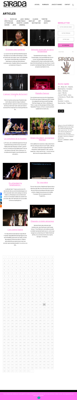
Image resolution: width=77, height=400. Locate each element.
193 (48, 301)
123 (28, 285)
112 (36, 282)
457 (12, 368)
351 (4, 342)
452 (44, 364)
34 (36, 263)
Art (59, 87)
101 (44, 279)
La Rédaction (66, 139)
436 (32, 361)
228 (32, 311)
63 (48, 269)
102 (48, 279)
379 (12, 349)
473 (24, 371)
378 (8, 349)
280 (32, 323)
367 (16, 345)
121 (20, 285)
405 (12, 355)
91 (4, 279)
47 (36, 266)
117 (4, 285)
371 (32, 345)
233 (52, 311)
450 (36, 364)
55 (16, 269)
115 (48, 282)
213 (24, 307)
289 (16, 326)
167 (48, 295)
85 (32, 276)
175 (28, 298)
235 (8, 314)
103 (52, 279)
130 (4, 288)
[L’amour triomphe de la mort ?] (15, 82)
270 (44, 320)
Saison (60, 99)
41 (12, 266)
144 (8, 292)
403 (4, 355)
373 (40, 345)
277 (20, 323)
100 (40, 279)
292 (28, 326)
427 (48, 358)
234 (4, 314)
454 (52, 364)
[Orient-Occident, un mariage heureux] (42, 126)
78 (4, 276)
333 (36, 336)
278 (24, 323)
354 (16, 342)
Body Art (64, 87)
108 (20, 282)
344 (28, 339)
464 (40, 368)
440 (48, 361)
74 (40, 273)
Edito (59, 91)
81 (16, 276)
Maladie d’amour (42, 93)
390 (4, 352)
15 (12, 260)
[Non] (75, 396)
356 (24, 342)
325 (4, 336)
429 (4, 361)
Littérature (61, 97)
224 (16, 311)
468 (4, 371)
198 (16, 304)
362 (48, 342)
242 (36, 314)
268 (36, 320)
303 (20, 330)
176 (32, 298)
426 (44, 358)
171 (12, 298)
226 (24, 311)
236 (12, 314)
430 (8, 361)
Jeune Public (62, 95)
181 (52, 298)
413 (44, 355)
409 (28, 355)
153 (44, 292)
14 (8, 260)
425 (40, 358)
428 (52, 358)
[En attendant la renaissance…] (15, 171)
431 (12, 361)
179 (44, 298)
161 (24, 295)
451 (40, 364)
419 (16, 358)
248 (8, 317)
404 (8, 355)
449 (32, 364)
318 (28, 333)
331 (28, 336)
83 (24, 276)
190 (36, 301)
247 (4, 317)
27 (8, 263)
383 (28, 349)
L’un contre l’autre (15, 229)
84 (28, 276)
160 (20, 295)
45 (28, 266)
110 (28, 282)
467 (52, 368)
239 (24, 314)
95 (20, 279)
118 (8, 285)
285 (52, 323)
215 (32, 307)
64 (52, 269)
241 (32, 314)
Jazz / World (62, 93)
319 (32, 333)
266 (28, 320)
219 (48, 307)
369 (24, 345)
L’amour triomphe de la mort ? (15, 95)
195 (4, 304)
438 (40, 361)
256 (40, 317)
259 (52, 317)
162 (28, 295)
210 (12, 307)
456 (8, 368)
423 (32, 358)
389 (52, 349)
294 (36, 326)
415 (52, 355)
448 (28, 364)
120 (16, 285)
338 (4, 339)
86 (36, 276)
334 (40, 336)
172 (16, 298)
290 (20, 326)
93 (12, 279)
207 (52, 304)
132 (12, 288)
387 (44, 349)
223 (12, 311)
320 (36, 333)
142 (52, 288)
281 (36, 323)
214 (28, 307)
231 (44, 311)
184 (12, 301)
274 (8, 323)
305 (28, 330)
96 (24, 279)
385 (36, 349)
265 (24, 320)
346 (36, 339)
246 (52, 314)
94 (16, 279)
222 (8, 311)
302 (16, 330)
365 (8, 345)
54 (12, 269)
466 (48, 368)
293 (32, 326)
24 (48, 260)
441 (52, 361)
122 (24, 285)
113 (40, 282)
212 (20, 307)
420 (20, 358)
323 (48, 333)
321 (40, 333)
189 (32, 301)
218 (44, 307)
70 (24, 273)
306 (32, 330)
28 (12, 263)
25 (52, 260)
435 (28, 361)
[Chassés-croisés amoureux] (42, 211)
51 (52, 266)
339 (8, 339)
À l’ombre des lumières (15, 49)
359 (36, 342)
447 (24, 364)
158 (12, 295)
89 (48, 276)
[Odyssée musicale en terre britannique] (42, 37)
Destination (62, 89)
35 (40, 263)
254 (32, 317)
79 (8, 276)
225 (20, 311)
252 (24, 317)
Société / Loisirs (63, 101)
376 (52, 345)
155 (52, 292)
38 (52, 263)
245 (48, 314)
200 (24, 304)
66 (8, 273)
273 (4, 323)
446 (20, 364)
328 (16, 336)
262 (12, 320)
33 (32, 263)
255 (36, 317)
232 (48, 311)
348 (44, 339)
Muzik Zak (69, 97)
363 (52, 342)
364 (4, 345)
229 (36, 311)
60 (36, 269)
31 (24, 263)
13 (4, 260)
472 (20, 371)
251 (20, 317)
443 (8, 364)
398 (36, 352)
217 (40, 307)
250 (16, 317)
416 (4, 358)
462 (32, 368)
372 (36, 345)
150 (32, 292)
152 (40, 292)
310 (48, 330)
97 (28, 279)
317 (24, 333)
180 (48, 298)
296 (44, 326)
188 (28, 301)
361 (44, 342)
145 (12, 292)
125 (36, 285)
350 (52, 339)
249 (12, 317)
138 (36, 288)
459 (20, 368)
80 (12, 276)
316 (20, 333)
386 (40, 349)
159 (16, 295)
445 (16, 364)
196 (8, 304)
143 (4, 292)
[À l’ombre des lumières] (15, 37)
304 (24, 330)
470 (12, 371)
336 (48, 336)
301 (12, 330)
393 (16, 352)
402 (52, 352)
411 (36, 355)
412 (40, 355)
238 (20, 314)
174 (24, 298)
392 (12, 352)
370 (28, 345)
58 (28, 269)
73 (36, 273)
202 (32, 304)
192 (44, 301)
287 (8, 326)
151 (36, 292)
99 (36, 279)
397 (32, 352)
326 (8, 336)
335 (44, 336)
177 (36, 298)
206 (48, 304)
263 (16, 320)
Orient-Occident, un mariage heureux (42, 139)
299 (4, 330)
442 (4, 364)
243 (40, 314)
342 (20, 339)
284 (48, 323)
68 (16, 273)
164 (36, 295)
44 (24, 266)
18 (24, 260)
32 (28, 263)
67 (12, 273)
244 (44, 314)
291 (24, 326)
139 (40, 288)
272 (52, 320)
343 (24, 339)
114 (44, 282)
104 (4, 282)
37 (48, 263)
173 (20, 298)
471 (16, 371)
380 (16, 349)
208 (4, 307)
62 (44, 269)
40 (8, 266)
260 (4, 320)
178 (40, 298)
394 (20, 352)
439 (44, 361)
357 (28, 342)
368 (20, 345)
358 (32, 342)
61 (40, 269)
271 (48, 320)
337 (52, 336)
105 (8, 282)
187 (24, 301)
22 (40, 260)
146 (16, 292)
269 (40, 320)
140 (44, 288)
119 (12, 285)
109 (24, 282)
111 (32, 282)
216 (36, 307)
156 (4, 295)
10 (44, 257)
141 (48, 288)
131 (8, 288)
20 (32, 260)
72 (32, 273)
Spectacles (61, 103)
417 (8, 358)
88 (44, 276)
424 (36, 358)
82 (20, 276)
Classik (70, 87)
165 (40, 295)
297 (48, 326)
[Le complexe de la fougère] (15, 126)
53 (8, 269)
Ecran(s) (69, 89)
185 (16, 301)
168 (52, 295)
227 (28, 311)
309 (44, 330)
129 (52, 285)
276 (16, 323)
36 (44, 263)
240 (28, 314)
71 (28, 273)
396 (28, 352)
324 (52, 333)
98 (32, 279)
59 (32, 269)
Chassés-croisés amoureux (42, 221)
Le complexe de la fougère (15, 139)
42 (16, 266)
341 (16, 339)
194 (52, 301)
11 (48, 257)
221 (4, 311)
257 (44, 317)
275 (12, 323)
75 (44, 273)
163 (32, 295)
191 (40, 301)
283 (44, 323)
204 (40, 304)
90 (52, 276)
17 (20, 260)
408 (24, 355)
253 (28, 317)
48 (40, 266)
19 (28, 260)
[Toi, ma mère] (42, 170)
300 (8, 330)
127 (44, 285)
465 (44, 368)
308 (40, 330)
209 (8, 307)
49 (44, 266)
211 (16, 307)
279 (28, 323)
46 (32, 266)
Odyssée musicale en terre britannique (42, 50)
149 (28, 292)
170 (8, 298)
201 (28, 304)
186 (20, 301)
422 (28, 358)
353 (12, 342)
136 (28, 288)
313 (8, 333)
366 (12, 345)
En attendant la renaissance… (15, 184)
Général (65, 91)
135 (24, 288)
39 (4, 266)
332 (32, 336)
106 (12, 282)
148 (24, 292)
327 (12, 336)
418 (12, 358)
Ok (39, 397)
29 (16, 263)
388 (48, 349)
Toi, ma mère (42, 182)
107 (16, 282)
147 (20, 292)
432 (16, 361)
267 (32, 320)
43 (20, 266)
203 (36, 304)
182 (4, 301)
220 (52, 307)
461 (28, 368)
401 (48, 352)
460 (24, 368)
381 (20, 349)
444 (12, 364)
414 (48, 355)
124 (32, 285)
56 (20, 269)
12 (52, 257)
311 (52, 330)
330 (24, 336)
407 (20, 355)
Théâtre (69, 103)
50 (48, 266)
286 (4, 326)
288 (12, 326)
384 (32, 349)
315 (16, 333)
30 (20, 263)
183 (8, 301)
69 (20, 273)
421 (24, 358)
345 (32, 339)
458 (16, 368)
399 (40, 352)
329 (20, 336)
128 (48, 285)
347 (40, 339)
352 (8, 342)
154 (48, 292)
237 (16, 314)
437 (36, 361)
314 (12, 333)
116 (52, 282)
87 (40, 276)
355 (20, 342)
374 (44, 345)
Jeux (69, 95)
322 (44, 333)
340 (12, 339)
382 (24, 349)
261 (8, 320)
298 (52, 326)
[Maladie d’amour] (42, 83)
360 (40, 342)
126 (40, 285)
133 (16, 288)
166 (44, 295)
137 (32, 288)
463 (36, 368)
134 (20, 288)
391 (8, 352)
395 (24, 352)
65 (4, 273)
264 (20, 320)
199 (20, 304)
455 (4, 368)
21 (36, 260)
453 (48, 364)
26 (4, 263)
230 (40, 311)
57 (24, 269)
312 (4, 333)
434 (24, 361)
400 (44, 352)
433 (20, 361)
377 (4, 349)
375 (48, 345)
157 (8, 295)
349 (48, 339)
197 (12, 304)
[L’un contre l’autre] (15, 217)
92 (8, 279)
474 (28, 371)
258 (48, 317)
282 (40, 323)
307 (36, 330)
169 (4, 298)
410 (32, 355)
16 (16, 260)
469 (8, 371)
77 (52, 273)
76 (48, 273)
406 (16, 355)
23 (44, 260)
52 (4, 269)
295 (40, 326)
